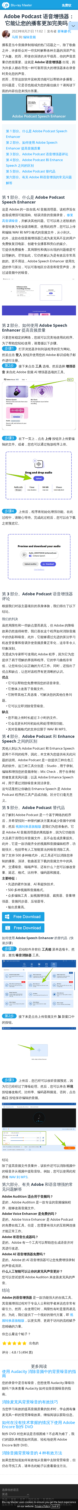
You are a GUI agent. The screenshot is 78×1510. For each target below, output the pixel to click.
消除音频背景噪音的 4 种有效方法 (32, 1453)
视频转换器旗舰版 (28, 826)
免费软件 (66, 8)
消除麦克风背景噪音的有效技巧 (30, 1402)
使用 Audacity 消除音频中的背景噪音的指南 (39, 1373)
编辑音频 (29, 37)
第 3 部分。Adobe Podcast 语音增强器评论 (37, 154)
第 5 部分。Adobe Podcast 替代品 (30, 171)
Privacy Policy (42, 1506)
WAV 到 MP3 (18, 1177)
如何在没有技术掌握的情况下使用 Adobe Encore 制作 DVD (38, 1424)
